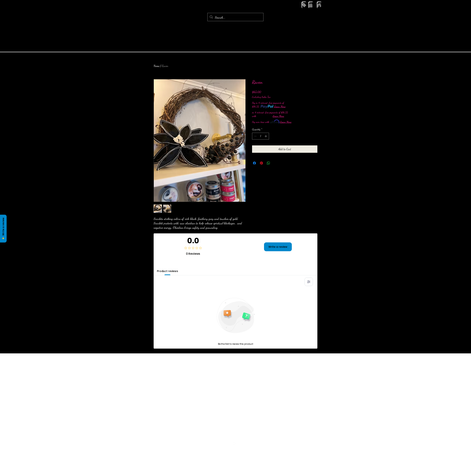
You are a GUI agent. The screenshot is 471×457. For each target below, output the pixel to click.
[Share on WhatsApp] (268, 163)
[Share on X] (275, 163)
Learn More (280, 106)
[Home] (319, 4)
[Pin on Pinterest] (261, 163)
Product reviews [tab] (167, 271)
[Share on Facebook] (254, 163)
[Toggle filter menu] (308, 282)
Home (156, 66)
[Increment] (266, 136)
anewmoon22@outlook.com (234, 437)
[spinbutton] (260, 136)
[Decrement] (255, 136)
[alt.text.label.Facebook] (235, 444)
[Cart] (310, 4)
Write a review (277, 247)
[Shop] (304, 4)
